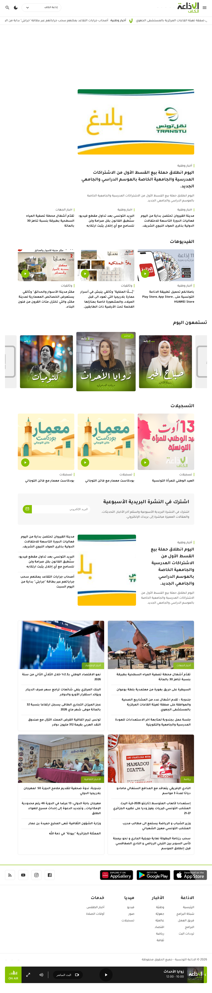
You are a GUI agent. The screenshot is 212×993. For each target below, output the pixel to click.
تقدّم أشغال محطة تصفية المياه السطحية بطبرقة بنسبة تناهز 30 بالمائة (50, 221)
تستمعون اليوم (190, 323)
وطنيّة (160, 907)
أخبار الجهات (63, 210)
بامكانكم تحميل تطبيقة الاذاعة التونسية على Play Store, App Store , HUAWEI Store (168, 297)
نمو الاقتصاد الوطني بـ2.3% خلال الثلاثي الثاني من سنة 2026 (61, 677)
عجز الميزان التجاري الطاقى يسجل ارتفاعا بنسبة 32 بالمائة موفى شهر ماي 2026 (64, 707)
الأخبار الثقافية (92, 779)
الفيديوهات (182, 242)
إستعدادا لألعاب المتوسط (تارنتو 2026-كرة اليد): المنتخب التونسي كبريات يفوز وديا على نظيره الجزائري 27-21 (152, 808)
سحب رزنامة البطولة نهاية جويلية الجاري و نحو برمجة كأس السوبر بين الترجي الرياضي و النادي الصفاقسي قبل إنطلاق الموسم (152, 843)
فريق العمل (186, 921)
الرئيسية (188, 907)
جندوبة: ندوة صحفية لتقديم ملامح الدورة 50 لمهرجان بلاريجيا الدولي (62, 791)
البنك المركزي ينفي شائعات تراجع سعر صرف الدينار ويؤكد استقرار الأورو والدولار (63, 692)
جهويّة (160, 914)
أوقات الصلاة (95, 914)
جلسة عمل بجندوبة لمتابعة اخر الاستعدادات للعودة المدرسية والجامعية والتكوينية (153, 722)
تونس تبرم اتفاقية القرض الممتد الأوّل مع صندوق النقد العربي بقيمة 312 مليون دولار (64, 722)
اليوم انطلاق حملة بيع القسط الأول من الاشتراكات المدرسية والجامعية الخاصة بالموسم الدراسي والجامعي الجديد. (137, 180)
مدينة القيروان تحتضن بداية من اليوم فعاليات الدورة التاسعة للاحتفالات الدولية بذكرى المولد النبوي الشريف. (167, 221)
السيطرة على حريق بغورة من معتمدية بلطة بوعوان (154, 690)
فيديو (130, 907)
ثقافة (160, 940)
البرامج (189, 927)
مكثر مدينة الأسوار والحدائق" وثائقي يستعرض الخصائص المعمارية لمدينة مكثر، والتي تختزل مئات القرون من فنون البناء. (46, 300)
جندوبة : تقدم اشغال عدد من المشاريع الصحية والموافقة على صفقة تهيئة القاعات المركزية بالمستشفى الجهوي (156, 705)
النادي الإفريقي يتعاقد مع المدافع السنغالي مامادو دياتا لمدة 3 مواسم (154, 791)
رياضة (187, 779)
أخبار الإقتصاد (93, 665)
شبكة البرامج (185, 914)
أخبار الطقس (95, 907)
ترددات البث (186, 934)
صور (131, 914)
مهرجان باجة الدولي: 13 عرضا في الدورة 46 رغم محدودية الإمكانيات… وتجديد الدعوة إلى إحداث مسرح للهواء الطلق (61, 808)
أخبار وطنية (184, 166)
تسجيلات (185, 475)
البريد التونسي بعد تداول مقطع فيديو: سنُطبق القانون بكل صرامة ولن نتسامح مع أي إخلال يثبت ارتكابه (106, 221)
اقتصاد (159, 927)
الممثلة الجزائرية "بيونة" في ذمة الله (75, 834)
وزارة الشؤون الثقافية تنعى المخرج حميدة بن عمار (65, 823)
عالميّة (159, 921)
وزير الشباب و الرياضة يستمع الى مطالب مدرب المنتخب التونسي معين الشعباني (157, 826)
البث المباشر (64, 974)
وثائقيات (126, 286)
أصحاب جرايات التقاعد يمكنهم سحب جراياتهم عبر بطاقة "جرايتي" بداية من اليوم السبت (82, 21)
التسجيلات (182, 406)
